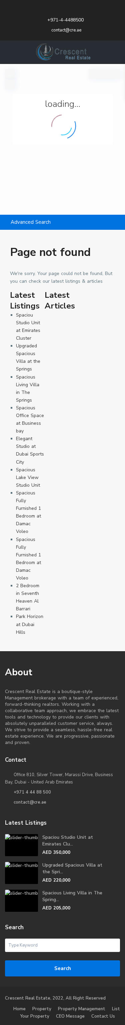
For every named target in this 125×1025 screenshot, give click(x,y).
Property (41, 1009)
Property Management (81, 1009)
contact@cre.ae (30, 802)
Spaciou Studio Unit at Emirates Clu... (67, 840)
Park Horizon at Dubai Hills (29, 624)
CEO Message (70, 1016)
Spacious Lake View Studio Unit (28, 477)
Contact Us (103, 1016)
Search (62, 968)
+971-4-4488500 (65, 20)
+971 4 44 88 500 (32, 792)
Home (19, 1009)
